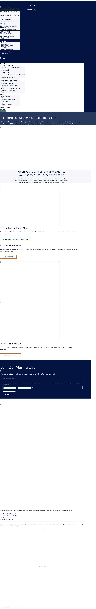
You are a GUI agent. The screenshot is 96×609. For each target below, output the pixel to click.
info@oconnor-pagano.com (6, 519)
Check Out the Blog (10, 355)
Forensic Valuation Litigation (59, 524)
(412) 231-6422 (8, 514)
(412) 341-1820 (8, 516)
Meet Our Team (8, 257)
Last (32, 387)
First (17, 387)
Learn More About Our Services (15, 239)
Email (4, 390)
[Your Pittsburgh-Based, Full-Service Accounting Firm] (12, 14)
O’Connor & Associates (19, 524)
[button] (32, 5)
